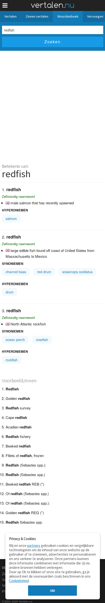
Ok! (52, 590)
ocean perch (15, 339)
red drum (44, 271)
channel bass (16, 271)
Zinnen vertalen (37, 16)
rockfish (12, 359)
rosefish (42, 339)
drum (10, 292)
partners (33, 545)
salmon (11, 218)
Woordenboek (67, 16)
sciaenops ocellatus (77, 271)
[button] (5, 5)
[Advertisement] (52, 105)
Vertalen (10, 16)
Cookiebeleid (19, 580)
